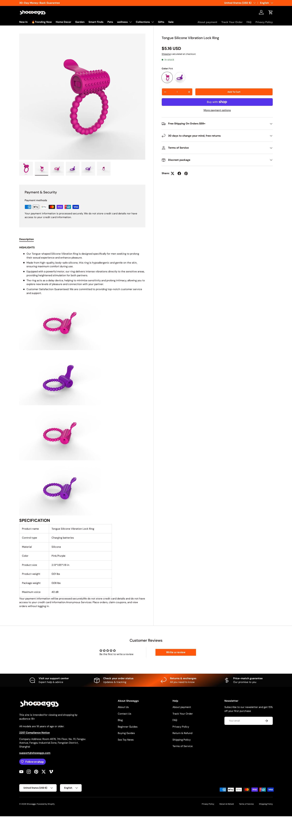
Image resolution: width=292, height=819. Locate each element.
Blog (120, 720)
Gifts (161, 22)
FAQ (249, 22)
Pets (110, 22)
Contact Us (124, 713)
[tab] (26, 239)
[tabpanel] (82, 428)
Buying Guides (126, 733)
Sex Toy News (126, 739)
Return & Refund (182, 733)
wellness (122, 22)
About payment (207, 22)
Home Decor (63, 22)
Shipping (166, 54)
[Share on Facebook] (179, 173)
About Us (123, 707)
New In (23, 22)
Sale (171, 22)
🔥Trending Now (42, 22)
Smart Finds (96, 22)
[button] (270, 12)
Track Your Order (231, 22)
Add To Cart (233, 91)
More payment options (217, 110)
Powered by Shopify (46, 804)
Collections (143, 22)
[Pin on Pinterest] (186, 173)
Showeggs (31, 804)
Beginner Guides (128, 726)
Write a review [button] (175, 652)
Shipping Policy (182, 739)
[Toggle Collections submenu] (153, 22)
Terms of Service (183, 746)
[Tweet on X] (172, 173)
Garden (79, 22)
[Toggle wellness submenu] (130, 22)
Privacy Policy (264, 22)
